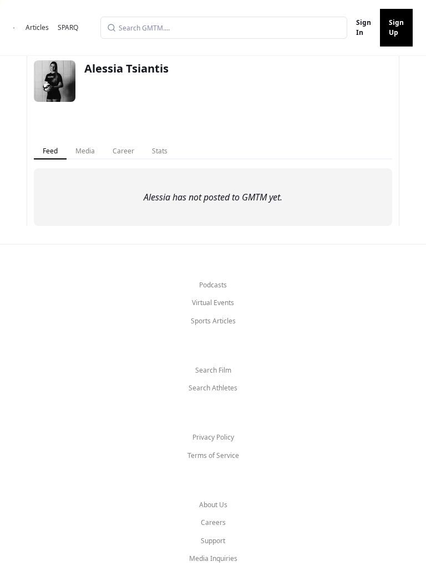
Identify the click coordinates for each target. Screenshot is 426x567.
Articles (37, 27)
